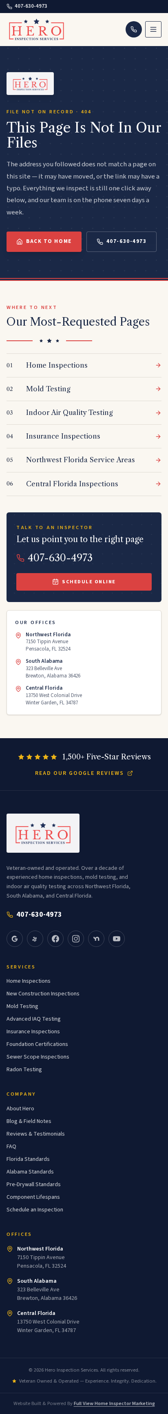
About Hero (20, 1109)
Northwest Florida (40, 1249)
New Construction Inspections (43, 994)
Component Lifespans (33, 1197)
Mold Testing (22, 1006)
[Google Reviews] (15, 939)
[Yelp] (35, 939)
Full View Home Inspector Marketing (114, 1403)
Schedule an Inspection (35, 1210)
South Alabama (37, 1281)
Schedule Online (89, 581)
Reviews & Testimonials (36, 1134)
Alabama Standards (30, 1172)
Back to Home (49, 241)
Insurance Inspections (33, 1032)
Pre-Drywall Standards (34, 1184)
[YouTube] (116, 939)
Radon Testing (24, 1069)
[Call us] (134, 29)
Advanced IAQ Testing (34, 1019)
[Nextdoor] (96, 939)
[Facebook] (55, 939)
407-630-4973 (31, 6)
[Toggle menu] (153, 29)
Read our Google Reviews (79, 773)
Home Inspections (29, 981)
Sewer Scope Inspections (38, 1057)
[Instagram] (76, 939)
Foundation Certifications (37, 1044)
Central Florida (36, 1313)
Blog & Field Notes (29, 1121)
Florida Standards (28, 1159)
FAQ (11, 1147)
